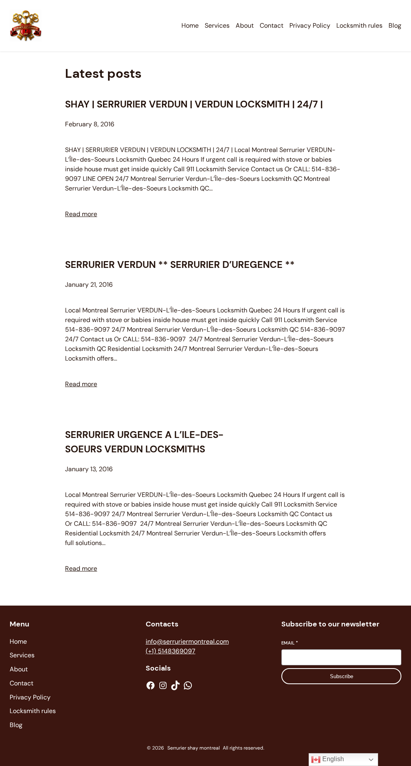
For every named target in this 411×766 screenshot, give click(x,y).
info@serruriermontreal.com (187, 641)
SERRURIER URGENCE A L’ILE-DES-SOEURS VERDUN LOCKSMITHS (144, 441)
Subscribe (341, 676)
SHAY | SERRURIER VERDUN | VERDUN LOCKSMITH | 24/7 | (194, 104)
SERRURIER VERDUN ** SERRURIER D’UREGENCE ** (180, 264)
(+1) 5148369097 (170, 651)
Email (289, 643)
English (332, 759)
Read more (81, 214)
